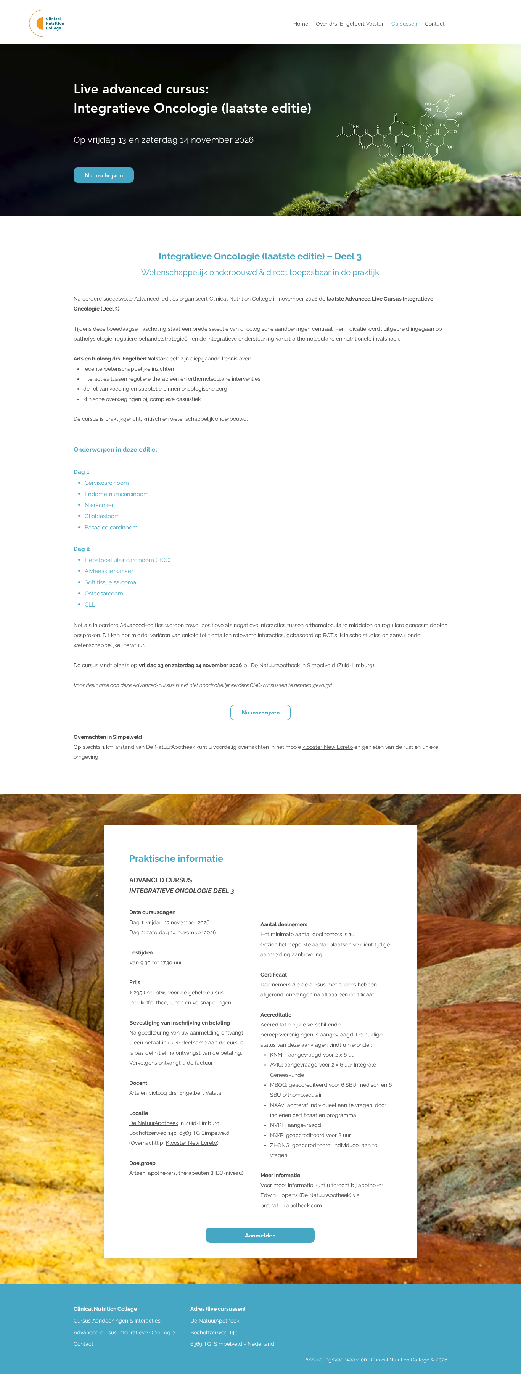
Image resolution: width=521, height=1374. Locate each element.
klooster (327, 747)
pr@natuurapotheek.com (291, 1205)
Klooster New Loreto (191, 1143)
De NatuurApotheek (275, 665)
